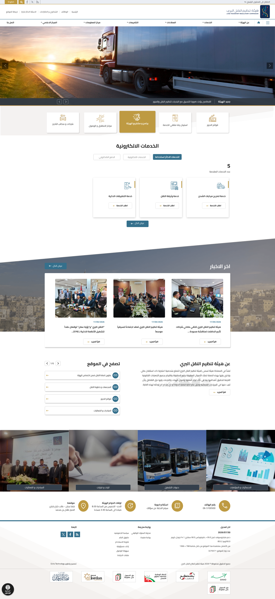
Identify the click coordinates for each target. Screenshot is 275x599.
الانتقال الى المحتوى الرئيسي (258, 2)
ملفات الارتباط (123, 555)
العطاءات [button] (171, 22)
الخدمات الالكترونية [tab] (137, 157)
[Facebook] (27, 2)
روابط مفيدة (146, 537)
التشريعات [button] (134, 22)
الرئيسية (74, 12)
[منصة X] (32, 2)
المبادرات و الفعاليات (34, 487)
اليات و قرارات (103, 487)
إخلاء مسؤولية (123, 546)
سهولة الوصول (122, 550)
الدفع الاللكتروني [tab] (107, 157)
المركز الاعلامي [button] (49, 22)
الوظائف (64, 12)
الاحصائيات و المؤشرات (240, 487)
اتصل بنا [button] (10, 22)
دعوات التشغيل (172, 487)
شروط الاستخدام (122, 541)
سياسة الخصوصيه (121, 533)
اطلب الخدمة (215, 205)
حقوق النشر (124, 537)
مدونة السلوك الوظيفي (141, 533)
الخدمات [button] (208, 22)
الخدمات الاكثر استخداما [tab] (167, 157)
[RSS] (37, 2)
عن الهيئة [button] (244, 22)
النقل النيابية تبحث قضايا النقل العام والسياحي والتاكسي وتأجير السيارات (178, 101)
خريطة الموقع (12, 12)
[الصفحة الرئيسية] (258, 22)
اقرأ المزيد (212, 342)
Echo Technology (58, 564)
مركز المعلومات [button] (92, 22)
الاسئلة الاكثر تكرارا (28, 12)
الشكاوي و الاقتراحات (48, 12)
